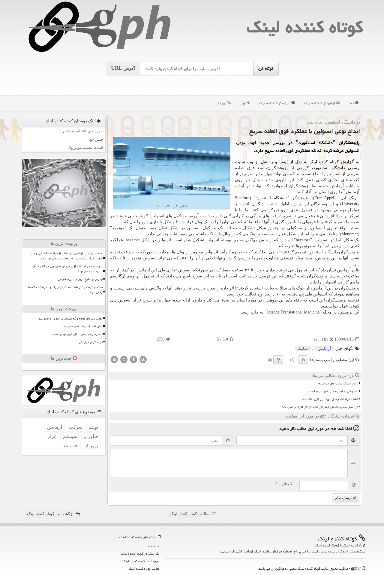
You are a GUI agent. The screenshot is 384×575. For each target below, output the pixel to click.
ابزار (243, 103)
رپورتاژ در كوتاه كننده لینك (141, 561)
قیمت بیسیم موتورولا (86, 147)
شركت (75, 427)
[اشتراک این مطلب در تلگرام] (143, 359)
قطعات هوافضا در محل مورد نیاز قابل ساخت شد (329, 399)
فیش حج (96, 139)
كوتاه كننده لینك (305, 27)
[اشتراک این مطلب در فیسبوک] (133, 359)
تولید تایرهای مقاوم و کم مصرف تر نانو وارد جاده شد (71, 319)
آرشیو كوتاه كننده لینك (320, 103)
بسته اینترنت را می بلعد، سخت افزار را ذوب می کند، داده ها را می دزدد (65, 289)
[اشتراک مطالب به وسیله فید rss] (114, 359)
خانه (352, 103)
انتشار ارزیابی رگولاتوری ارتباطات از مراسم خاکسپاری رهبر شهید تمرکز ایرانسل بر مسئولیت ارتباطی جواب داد (67, 256)
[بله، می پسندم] (303, 359)
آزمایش (324, 348)
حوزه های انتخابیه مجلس (83, 131)
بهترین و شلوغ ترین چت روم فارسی (80, 279)
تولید (93, 427)
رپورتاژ (222, 103)
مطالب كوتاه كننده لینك (143, 568)
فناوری (91, 436)
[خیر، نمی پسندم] (278, 359)
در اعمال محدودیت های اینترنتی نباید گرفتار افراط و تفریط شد (320, 407)
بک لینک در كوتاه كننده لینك (140, 553)
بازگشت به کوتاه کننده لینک (51, 514)
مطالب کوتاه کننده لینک (191, 514)
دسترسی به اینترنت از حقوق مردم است (333, 391)
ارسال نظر (343, 498)
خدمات (71, 445)
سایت (303, 348)
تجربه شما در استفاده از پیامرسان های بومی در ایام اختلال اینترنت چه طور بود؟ (67, 268)
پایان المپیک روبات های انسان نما (338, 384)
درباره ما (153, 546)
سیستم (70, 436)
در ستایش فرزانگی (91, 342)
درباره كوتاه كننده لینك (275, 103)
